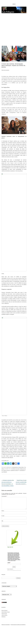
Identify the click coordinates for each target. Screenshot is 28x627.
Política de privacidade (6, 624)
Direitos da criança (16, 468)
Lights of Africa (4, 615)
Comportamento (15, 467)
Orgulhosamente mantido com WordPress (18, 624)
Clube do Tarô (4, 613)
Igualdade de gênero (14, 470)
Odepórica (3, 616)
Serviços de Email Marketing (11, 570)
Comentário (4, 496)
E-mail (3, 515)
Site (2, 520)
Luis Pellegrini (4, 471)
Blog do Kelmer (4, 610)
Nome (3, 510)
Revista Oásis (21, 467)
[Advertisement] (14, 29)
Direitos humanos (6, 470)
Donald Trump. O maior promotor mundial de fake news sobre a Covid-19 (21, 482)
